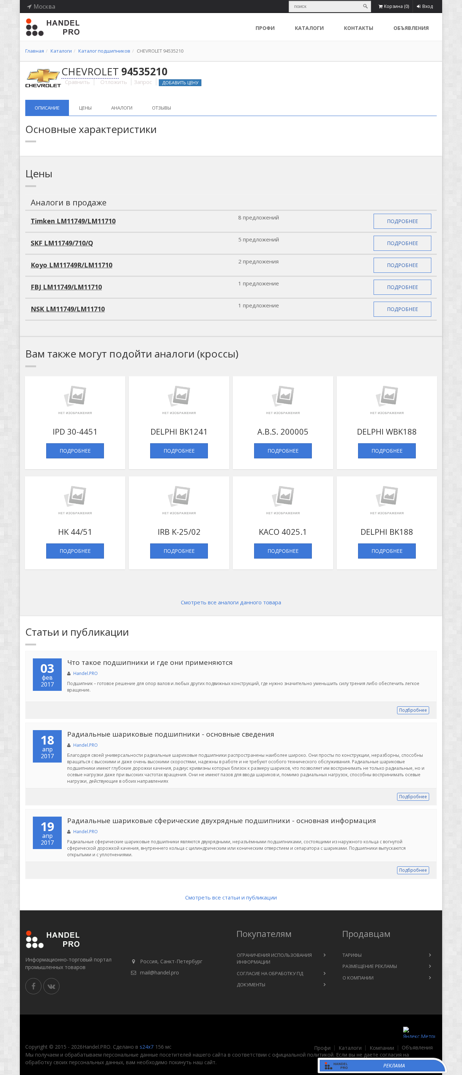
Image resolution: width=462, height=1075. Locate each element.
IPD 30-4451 (75, 431)
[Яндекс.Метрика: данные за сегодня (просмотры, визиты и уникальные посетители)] (419, 1032)
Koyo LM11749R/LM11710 (71, 265)
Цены (85, 108)
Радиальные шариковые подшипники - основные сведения (170, 734)
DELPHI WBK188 (387, 431)
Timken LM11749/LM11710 (73, 221)
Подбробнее (413, 710)
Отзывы (161, 108)
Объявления (411, 28)
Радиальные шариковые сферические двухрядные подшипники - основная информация (221, 820)
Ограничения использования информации (274, 958)
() (396, 6)
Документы (251, 984)
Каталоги (309, 28)
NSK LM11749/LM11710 (68, 309)
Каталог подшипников (104, 51)
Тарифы (352, 955)
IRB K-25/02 (179, 531)
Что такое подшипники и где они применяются (150, 662)
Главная (34, 51)
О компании (358, 977)
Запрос (143, 81)
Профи (322, 1048)
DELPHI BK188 (387, 531)
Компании (382, 1048)
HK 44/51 (75, 531)
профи (265, 28)
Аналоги (121, 108)
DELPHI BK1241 (179, 431)
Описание (47, 108)
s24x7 (146, 1046)
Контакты (358, 28)
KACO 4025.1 (283, 531)
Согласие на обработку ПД (270, 973)
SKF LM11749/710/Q (62, 243)
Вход (427, 6)
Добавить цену (180, 83)
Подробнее (402, 221)
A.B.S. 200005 (283, 431)
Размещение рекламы (370, 966)
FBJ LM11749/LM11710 (66, 287)
